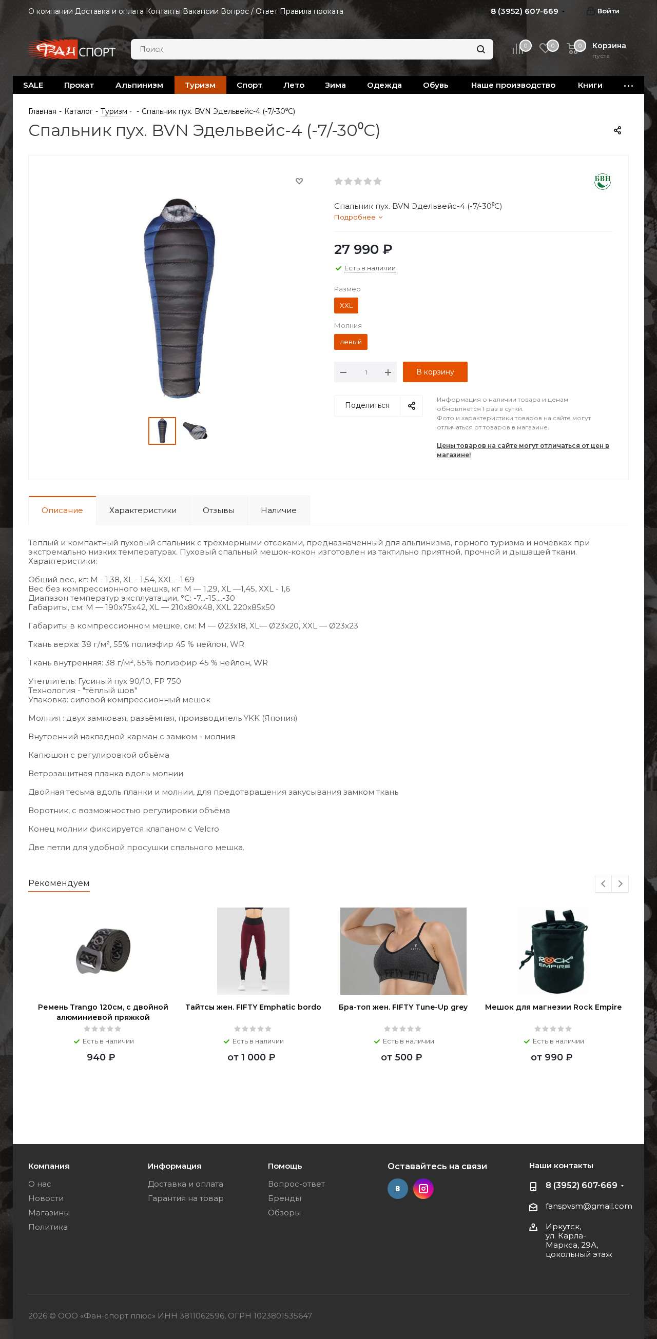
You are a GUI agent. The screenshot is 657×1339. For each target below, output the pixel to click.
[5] (378, 182)
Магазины (49, 1212)
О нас (39, 1184)
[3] (358, 182)
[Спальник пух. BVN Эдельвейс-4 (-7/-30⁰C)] (178, 298)
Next (620, 884)
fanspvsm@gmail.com (589, 1206)
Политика (48, 1227)
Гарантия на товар (186, 1198)
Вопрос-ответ (296, 1184)
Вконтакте (398, 1188)
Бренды (284, 1198)
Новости (46, 1198)
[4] (368, 182)
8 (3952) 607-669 (581, 1185)
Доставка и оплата (185, 1184)
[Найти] (481, 49)
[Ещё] (628, 85)
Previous (603, 884)
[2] (349, 182)
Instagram (423, 1188)
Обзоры (284, 1212)
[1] (339, 182)
